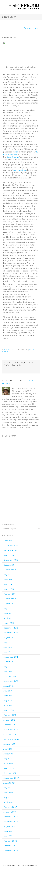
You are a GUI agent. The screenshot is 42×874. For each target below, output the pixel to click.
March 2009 (8, 768)
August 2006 (9, 826)
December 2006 (10, 817)
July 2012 (7, 642)
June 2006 (8, 831)
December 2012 (10, 628)
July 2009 (7, 749)
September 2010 (10, 681)
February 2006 (10, 841)
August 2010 (9, 686)
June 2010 (7, 696)
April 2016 (7, 541)
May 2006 (7, 836)
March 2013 (8, 623)
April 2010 (7, 705)
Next (36, 28)
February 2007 (10, 807)
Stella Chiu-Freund (10, 350)
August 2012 (8, 638)
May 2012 (7, 652)
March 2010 (8, 710)
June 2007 (8, 792)
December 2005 (10, 846)
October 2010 (9, 676)
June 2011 (7, 671)
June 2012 (7, 647)
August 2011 (8, 662)
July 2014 (7, 575)
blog (16, 152)
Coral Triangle (13, 157)
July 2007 (7, 788)
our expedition (19, 170)
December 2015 (10, 545)
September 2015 (10, 550)
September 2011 (10, 657)
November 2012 (10, 633)
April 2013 (7, 618)
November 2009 (10, 729)
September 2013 (10, 599)
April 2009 (8, 763)
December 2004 (10, 851)
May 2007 (7, 797)
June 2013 (7, 613)
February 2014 (9, 594)
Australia (5, 351)
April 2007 (8, 802)
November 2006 (10, 822)
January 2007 (9, 812)
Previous (28, 28)
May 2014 (7, 584)
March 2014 (8, 589)
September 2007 (11, 778)
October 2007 (9, 773)
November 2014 (10, 560)
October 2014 (9, 565)
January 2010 (9, 720)
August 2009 (9, 744)
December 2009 (10, 725)
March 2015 (8, 555)
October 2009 (9, 734)
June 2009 (8, 754)
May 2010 (7, 700)
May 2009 (7, 759)
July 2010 (7, 691)
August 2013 (8, 604)
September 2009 (11, 739)
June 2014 (7, 579)
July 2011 (7, 666)
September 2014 (10, 570)
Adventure (32, 350)
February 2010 (9, 715)
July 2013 (7, 608)
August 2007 (9, 783)
